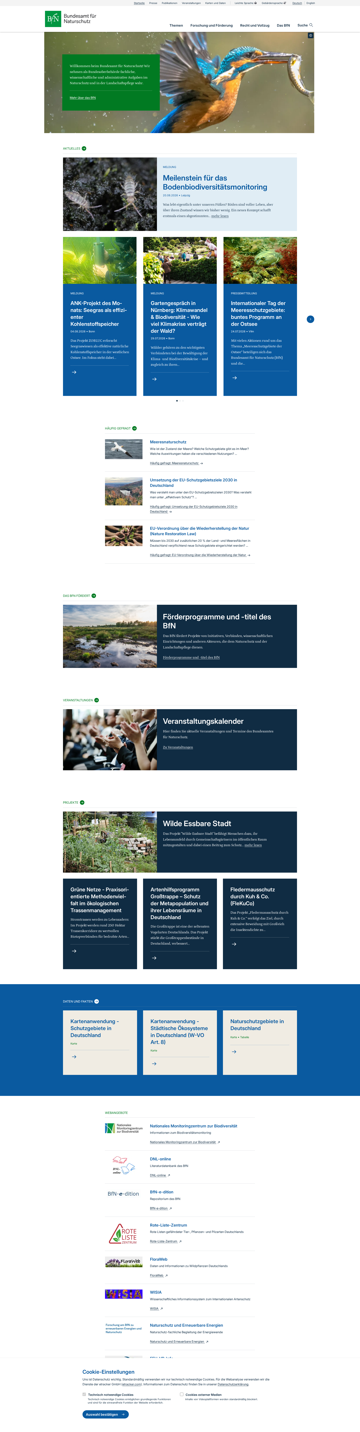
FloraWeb (157, 1275)
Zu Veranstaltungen (178, 747)
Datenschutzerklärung (233, 1384)
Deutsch (297, 2)
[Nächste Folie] (310, 319)
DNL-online (158, 1175)
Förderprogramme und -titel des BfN (191, 657)
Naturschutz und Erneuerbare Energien (177, 1341)
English (311, 2)
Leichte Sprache (244, 2)
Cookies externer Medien (204, 1395)
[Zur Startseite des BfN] (77, 18)
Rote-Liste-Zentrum (164, 1241)
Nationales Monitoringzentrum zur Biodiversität (183, 1142)
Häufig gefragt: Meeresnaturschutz (174, 463)
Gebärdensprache (272, 2)
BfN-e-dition (159, 1208)
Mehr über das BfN (83, 98)
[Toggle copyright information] (310, 35)
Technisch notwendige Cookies (111, 1395)
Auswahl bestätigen (102, 1414)
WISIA (154, 1308)
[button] (177, 401)
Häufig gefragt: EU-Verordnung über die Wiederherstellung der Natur (198, 555)
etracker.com (131, 1384)
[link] (176, 25)
